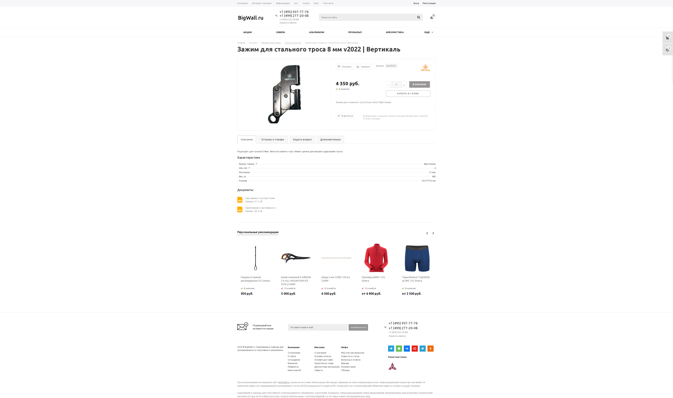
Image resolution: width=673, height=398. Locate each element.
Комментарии (348, 367)
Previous (427, 233)
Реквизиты (293, 367)
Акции (247, 32)
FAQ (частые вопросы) (352, 353)
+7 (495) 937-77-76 (294, 12)
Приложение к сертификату (260, 208)
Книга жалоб (294, 370)
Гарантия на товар (324, 363)
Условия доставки (323, 360)
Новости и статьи (350, 356)
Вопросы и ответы (351, 360)
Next (433, 233)
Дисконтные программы (327, 367)
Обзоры (345, 370)
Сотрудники (294, 360)
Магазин (319, 347)
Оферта (318, 370)
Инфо (344, 347)
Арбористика (395, 32)
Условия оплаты (322, 356)
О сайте (292, 356)
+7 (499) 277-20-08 (294, 16)
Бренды (345, 363)
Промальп (355, 32)
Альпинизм (316, 32)
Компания (294, 347)
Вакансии (292, 363)
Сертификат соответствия (260, 198)
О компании (294, 353)
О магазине (320, 353)
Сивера (280, 32)
